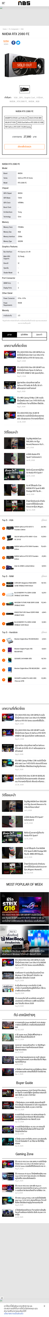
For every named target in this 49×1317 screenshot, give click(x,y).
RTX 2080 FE (22, 102)
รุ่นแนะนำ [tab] (39, 334)
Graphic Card (29, 98)
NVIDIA (12, 102)
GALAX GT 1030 (10, 122)
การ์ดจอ (39, 98)
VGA (16, 98)
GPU (21, 98)
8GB (37, 102)
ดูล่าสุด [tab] (9, 334)
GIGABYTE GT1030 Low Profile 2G (16, 118)
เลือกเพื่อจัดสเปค (24, 147)
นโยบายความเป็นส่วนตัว (13, 1313)
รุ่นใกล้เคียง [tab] (24, 334)
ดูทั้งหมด (44, 520)
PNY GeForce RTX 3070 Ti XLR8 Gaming (18, 127)
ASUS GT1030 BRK (35, 118)
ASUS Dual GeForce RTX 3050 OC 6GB (30, 122)
